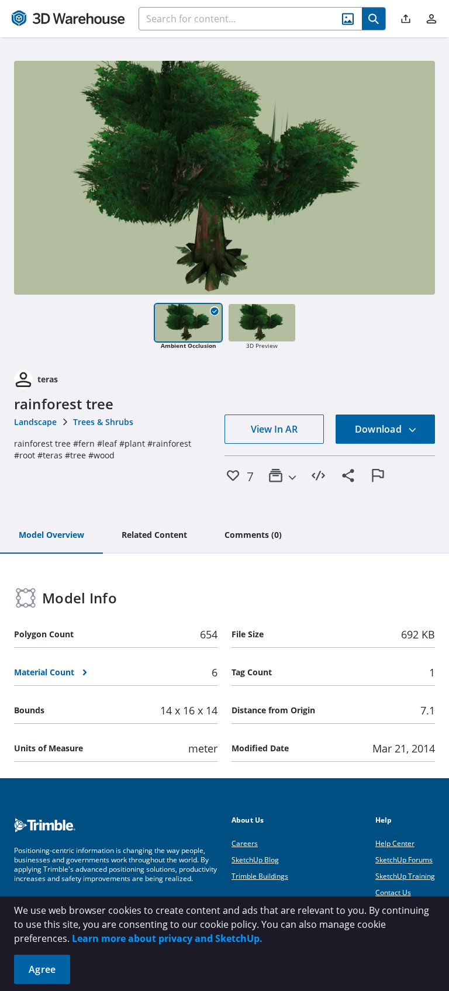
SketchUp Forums (404, 860)
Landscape (35, 421)
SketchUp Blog (255, 860)
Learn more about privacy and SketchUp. (167, 938)
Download (379, 429)
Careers (245, 843)
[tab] (51, 535)
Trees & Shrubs (103, 421)
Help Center (395, 843)
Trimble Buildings (260, 876)
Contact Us (393, 892)
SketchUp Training (405, 876)
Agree (42, 969)
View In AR (274, 429)
